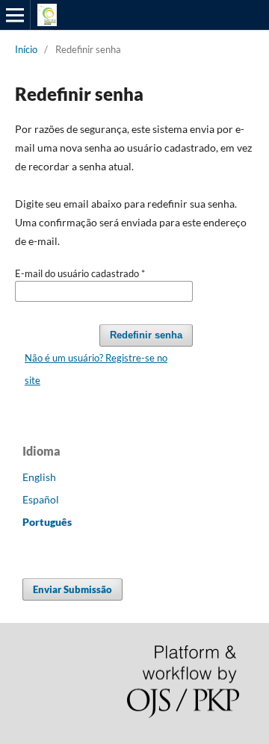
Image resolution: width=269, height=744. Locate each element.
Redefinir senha (146, 335)
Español (40, 499)
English (39, 477)
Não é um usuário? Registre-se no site (96, 369)
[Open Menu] (15, 15)
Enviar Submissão (72, 589)
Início (26, 49)
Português (47, 521)
